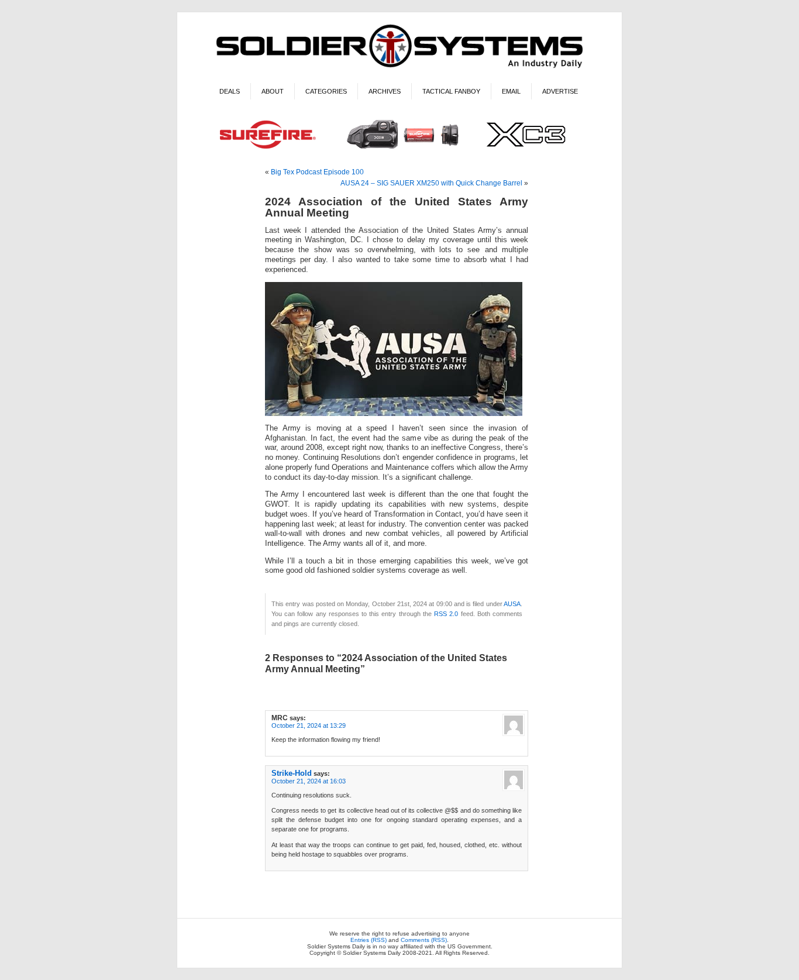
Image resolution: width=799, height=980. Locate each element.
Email (511, 91)
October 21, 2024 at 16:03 (308, 781)
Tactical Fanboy (451, 91)
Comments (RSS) (424, 940)
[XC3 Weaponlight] (399, 150)
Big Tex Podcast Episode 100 (317, 172)
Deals (229, 91)
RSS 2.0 (446, 613)
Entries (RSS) (368, 940)
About (272, 91)
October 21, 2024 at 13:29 (308, 725)
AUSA (512, 603)
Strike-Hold (291, 773)
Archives (384, 91)
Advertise (560, 91)
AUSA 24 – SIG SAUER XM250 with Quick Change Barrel (431, 183)
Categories (326, 91)
